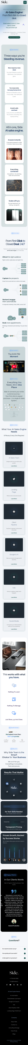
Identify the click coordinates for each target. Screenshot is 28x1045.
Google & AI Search (14, 1001)
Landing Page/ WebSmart (14, 1010)
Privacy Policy (14, 1041)
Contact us (14, 1024)
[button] (14, 949)
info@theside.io (14, 981)
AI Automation (14, 995)
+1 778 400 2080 (14, 978)
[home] (4, 2)
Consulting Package (14, 1027)
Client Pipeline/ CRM (14, 1007)
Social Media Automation (14, 998)
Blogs (14, 1034)
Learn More (14, 466)
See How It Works (14, 37)
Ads (14, 1004)
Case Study (14, 1030)
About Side (14, 1021)
